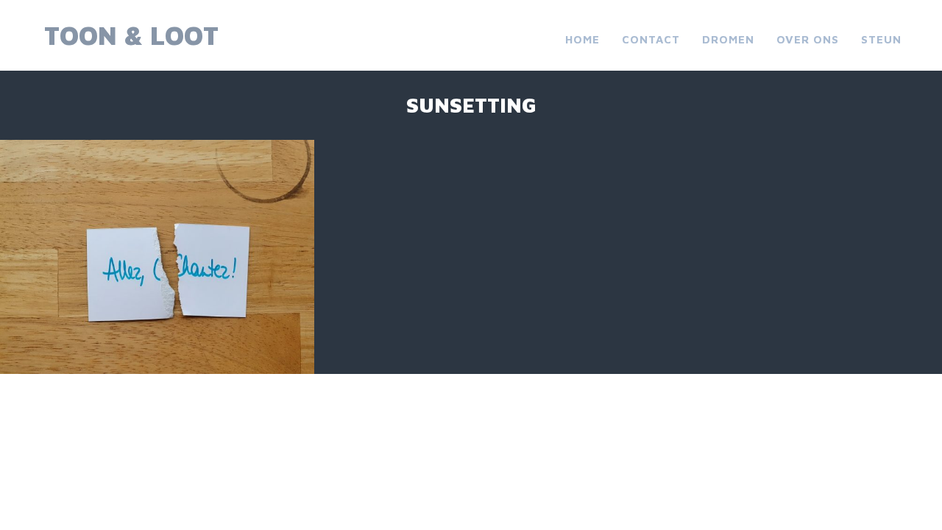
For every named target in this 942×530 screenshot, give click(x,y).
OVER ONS (807, 39)
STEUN (881, 39)
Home (582, 39)
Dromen (728, 39)
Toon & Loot (131, 35)
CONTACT (651, 39)
